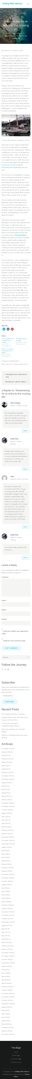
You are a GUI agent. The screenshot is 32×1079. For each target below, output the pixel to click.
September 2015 (7, 1004)
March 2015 (5, 1024)
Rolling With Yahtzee (12, 3)
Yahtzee (25, 364)
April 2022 (5, 769)
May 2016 (5, 976)
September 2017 (7, 922)
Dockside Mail (20, 235)
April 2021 (5, 793)
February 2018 (6, 905)
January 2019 (6, 871)
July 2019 (5, 850)
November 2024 (7, 748)
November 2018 (7, 878)
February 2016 (6, 987)
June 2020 (5, 816)
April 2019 (5, 861)
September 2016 (7, 963)
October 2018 (6, 881)
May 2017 (5, 936)
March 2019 (6, 864)
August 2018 (6, 884)
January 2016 (6, 990)
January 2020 (6, 833)
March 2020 (6, 827)
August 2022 (6, 762)
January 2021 (6, 799)
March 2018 (6, 901)
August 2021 (6, 782)
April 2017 (5, 939)
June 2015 (5, 1014)
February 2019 (6, 867)
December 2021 (7, 776)
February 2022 (6, 772)
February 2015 (6, 1027)
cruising (15, 364)
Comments (16, 1059)
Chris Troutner (15, 403)
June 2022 (5, 765)
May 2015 (5, 1017)
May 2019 (5, 857)
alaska (3, 364)
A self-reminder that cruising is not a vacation (8, 340)
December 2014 (7, 1034)
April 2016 (5, 980)
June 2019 (5, 854)
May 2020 (5, 820)
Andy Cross (8, 50)
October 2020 (6, 810)
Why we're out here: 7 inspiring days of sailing (8, 350)
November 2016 (7, 956)
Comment (5, 577)
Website (4, 619)
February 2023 (6, 759)
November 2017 (7, 915)
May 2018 (5, 895)
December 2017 (7, 912)
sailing (21, 364)
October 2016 (6, 959)
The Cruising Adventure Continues (13, 714)
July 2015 (4, 1010)
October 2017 (6, 918)
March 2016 (6, 983)
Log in (16, 1052)
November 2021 (7, 779)
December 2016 (7, 953)
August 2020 (6, 813)
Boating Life (14, 361)
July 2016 (4, 970)
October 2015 (6, 1000)
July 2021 (4, 786)
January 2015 (6, 1031)
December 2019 (7, 837)
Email (4, 610)
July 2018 (4, 888)
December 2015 (7, 993)
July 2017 (4, 929)
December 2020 (7, 803)
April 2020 (5, 823)
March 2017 (5, 942)
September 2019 (7, 844)
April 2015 (5, 1021)
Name (4, 600)
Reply (25, 431)
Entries (16, 1055)
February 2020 (7, 830)
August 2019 (6, 847)
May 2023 (5, 755)
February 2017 (6, 946)
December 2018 (7, 874)
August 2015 (6, 1007)
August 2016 (6, 966)
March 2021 (6, 796)
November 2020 (7, 806)
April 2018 (5, 898)
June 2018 (5, 891)
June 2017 (5, 932)
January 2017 (6, 949)
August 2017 (6, 925)
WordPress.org (16, 1062)
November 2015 (7, 997)
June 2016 (5, 973)
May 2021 (5, 789)
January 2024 (6, 752)
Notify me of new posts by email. (14, 641)
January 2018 (6, 908)
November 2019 (7, 840)
